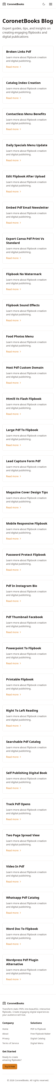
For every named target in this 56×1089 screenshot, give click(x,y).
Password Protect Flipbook (26, 555)
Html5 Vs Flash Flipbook (23, 399)
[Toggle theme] (43, 4)
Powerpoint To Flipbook (23, 648)
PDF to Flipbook (38, 1029)
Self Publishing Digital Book (26, 773)
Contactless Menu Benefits (26, 114)
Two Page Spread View (23, 835)
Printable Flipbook (19, 679)
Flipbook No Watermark (24, 274)
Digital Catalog (37, 1038)
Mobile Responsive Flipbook (26, 523)
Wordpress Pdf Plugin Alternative (22, 962)
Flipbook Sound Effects (23, 305)
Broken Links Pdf (18, 52)
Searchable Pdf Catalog (23, 742)
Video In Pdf (15, 866)
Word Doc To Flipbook (22, 929)
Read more (12, 66)
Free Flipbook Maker (40, 1033)
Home (5, 1029)
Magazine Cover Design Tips (27, 492)
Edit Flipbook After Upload (25, 176)
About (5, 1033)
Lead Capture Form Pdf (23, 461)
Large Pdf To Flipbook (22, 430)
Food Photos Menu (20, 336)
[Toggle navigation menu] (51, 4)
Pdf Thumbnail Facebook (24, 617)
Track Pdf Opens (18, 804)
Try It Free (10, 1066)
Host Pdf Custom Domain (24, 368)
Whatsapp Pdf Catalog (22, 898)
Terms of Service (10, 1043)
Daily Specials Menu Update (26, 145)
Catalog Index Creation (23, 83)
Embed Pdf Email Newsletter (27, 207)
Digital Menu (36, 1043)
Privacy (5, 1038)
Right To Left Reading (22, 710)
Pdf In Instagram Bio (21, 586)
